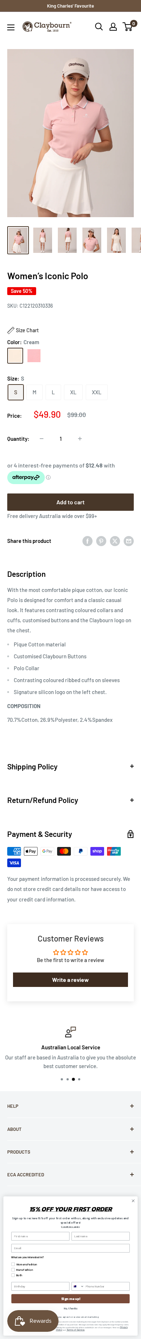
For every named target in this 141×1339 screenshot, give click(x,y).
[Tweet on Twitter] (115, 540)
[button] (23, 330)
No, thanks (70, 1308)
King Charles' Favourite (70, 6)
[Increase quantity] (79, 438)
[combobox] (78, 1286)
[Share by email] (129, 540)
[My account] (113, 27)
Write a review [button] (70, 979)
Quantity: (18, 438)
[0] (127, 26)
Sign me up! (70, 1298)
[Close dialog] (133, 1201)
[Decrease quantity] (41, 438)
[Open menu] (10, 27)
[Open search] (99, 27)
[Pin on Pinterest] (101, 540)
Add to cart (70, 502)
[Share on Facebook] (87, 540)
